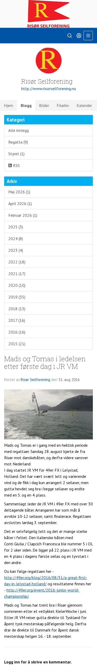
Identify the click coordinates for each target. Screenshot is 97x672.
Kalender (84, 105)
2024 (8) (15, 238)
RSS (16, 165)
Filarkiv (63, 105)
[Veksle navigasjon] (88, 35)
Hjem (8, 105)
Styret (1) (16, 153)
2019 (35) (16, 297)
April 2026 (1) (20, 203)
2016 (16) (16, 332)
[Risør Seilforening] (48, 14)
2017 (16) (16, 320)
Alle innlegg (18, 130)
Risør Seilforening (35, 379)
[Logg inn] (79, 35)
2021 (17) (16, 273)
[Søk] (69, 35)
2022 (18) (16, 261)
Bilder (44, 105)
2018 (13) (16, 308)
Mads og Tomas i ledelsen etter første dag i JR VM (45, 362)
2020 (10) (16, 285)
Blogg (26, 105)
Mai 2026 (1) (19, 191)
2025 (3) (15, 226)
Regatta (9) (18, 142)
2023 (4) (15, 250)
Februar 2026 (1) (22, 215)
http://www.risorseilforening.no (48, 88)
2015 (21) (16, 343)
